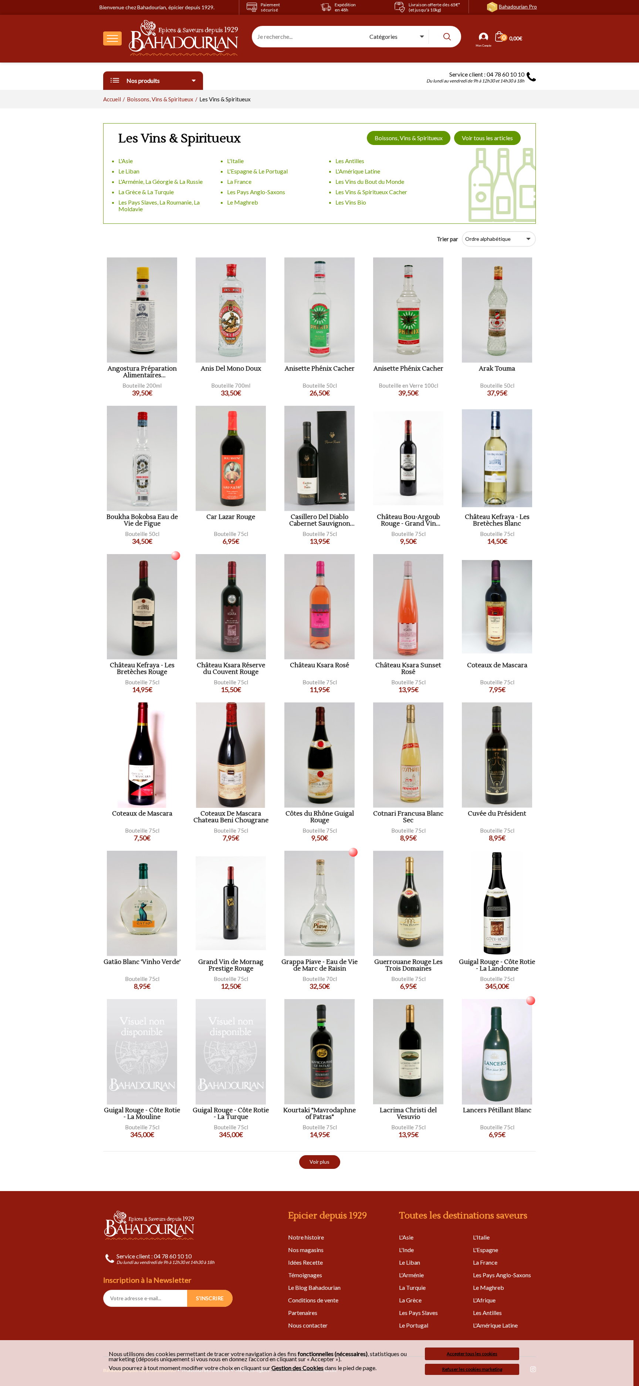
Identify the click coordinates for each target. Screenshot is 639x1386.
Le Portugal (413, 1325)
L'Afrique (484, 1300)
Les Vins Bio (350, 202)
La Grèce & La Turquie (146, 191)
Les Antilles (349, 160)
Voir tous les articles (487, 137)
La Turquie (412, 1287)
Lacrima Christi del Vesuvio (408, 1114)
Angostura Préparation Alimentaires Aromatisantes (142, 372)
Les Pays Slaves (418, 1312)
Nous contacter (308, 1325)
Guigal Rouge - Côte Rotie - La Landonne (497, 965)
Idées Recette (305, 1262)
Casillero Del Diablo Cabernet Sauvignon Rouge (319, 520)
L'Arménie (411, 1274)
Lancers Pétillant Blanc (497, 1110)
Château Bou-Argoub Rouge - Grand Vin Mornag (408, 520)
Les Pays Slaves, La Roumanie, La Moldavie (159, 205)
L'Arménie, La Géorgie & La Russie (160, 181)
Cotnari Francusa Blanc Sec (408, 817)
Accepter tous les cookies (472, 1353)
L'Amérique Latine (357, 171)
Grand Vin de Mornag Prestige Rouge (230, 965)
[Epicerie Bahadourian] (184, 38)
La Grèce (410, 1300)
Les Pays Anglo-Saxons (256, 191)
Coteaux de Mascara (497, 665)
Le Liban (128, 171)
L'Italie (235, 160)
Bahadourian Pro (518, 6)
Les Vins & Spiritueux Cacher (371, 191)
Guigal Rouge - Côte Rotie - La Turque (231, 1114)
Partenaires (302, 1312)
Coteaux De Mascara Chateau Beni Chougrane (230, 817)
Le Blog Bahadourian (314, 1287)
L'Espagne (485, 1249)
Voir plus (319, 1162)
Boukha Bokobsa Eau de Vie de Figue (142, 520)
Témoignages (305, 1274)
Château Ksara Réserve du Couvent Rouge (231, 669)
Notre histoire (306, 1237)
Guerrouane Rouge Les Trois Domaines (408, 965)
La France (239, 181)
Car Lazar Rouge (230, 517)
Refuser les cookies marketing (472, 1369)
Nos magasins (306, 1249)
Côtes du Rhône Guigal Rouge (319, 817)
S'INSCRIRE (210, 1298)
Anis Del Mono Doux (231, 368)
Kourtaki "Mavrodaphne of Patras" (319, 1114)
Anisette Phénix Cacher (320, 368)
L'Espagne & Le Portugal (257, 171)
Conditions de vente (313, 1300)
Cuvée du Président (497, 813)
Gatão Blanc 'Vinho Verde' (142, 962)
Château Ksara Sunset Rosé (408, 669)
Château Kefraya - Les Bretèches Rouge (142, 669)
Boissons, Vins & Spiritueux (409, 137)
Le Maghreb (242, 202)
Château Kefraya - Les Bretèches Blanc (497, 520)
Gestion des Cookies (297, 1367)
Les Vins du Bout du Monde (369, 181)
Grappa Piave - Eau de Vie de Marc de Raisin (319, 965)
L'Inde (406, 1249)
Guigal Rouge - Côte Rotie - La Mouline (142, 1114)
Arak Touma (497, 368)
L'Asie (125, 160)
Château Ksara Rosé (319, 665)
